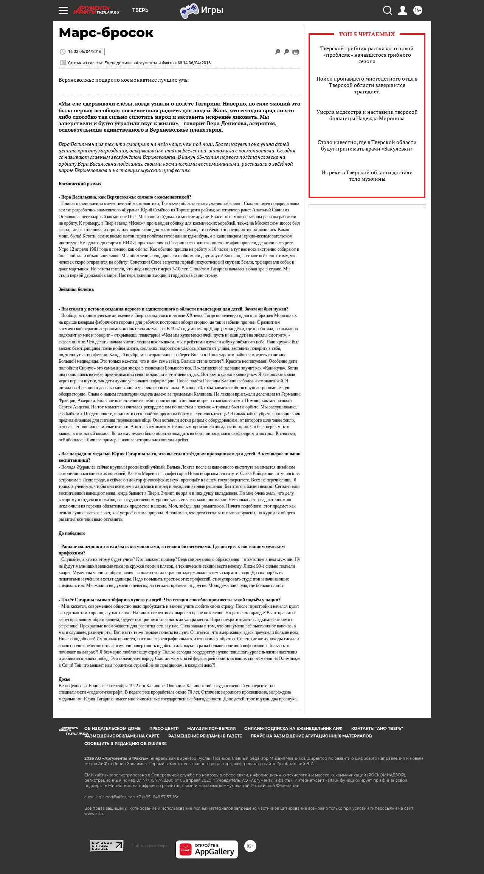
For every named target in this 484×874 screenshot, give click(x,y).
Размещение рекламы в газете (205, 736)
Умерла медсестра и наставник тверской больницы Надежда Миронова (367, 115)
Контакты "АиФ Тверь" (377, 728)
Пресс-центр (163, 728)
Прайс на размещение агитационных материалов (311, 736)
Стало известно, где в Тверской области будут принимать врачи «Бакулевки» (367, 145)
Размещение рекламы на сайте (122, 736)
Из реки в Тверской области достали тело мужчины (367, 175)
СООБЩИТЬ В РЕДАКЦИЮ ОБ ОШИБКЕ (125, 743)
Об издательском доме (112, 728)
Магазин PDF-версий (211, 728)
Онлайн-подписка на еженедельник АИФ (293, 728)
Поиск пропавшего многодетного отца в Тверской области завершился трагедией (366, 85)
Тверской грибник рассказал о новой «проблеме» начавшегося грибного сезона (367, 54)
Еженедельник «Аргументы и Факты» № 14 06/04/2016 (157, 63)
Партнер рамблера (150, 845)
